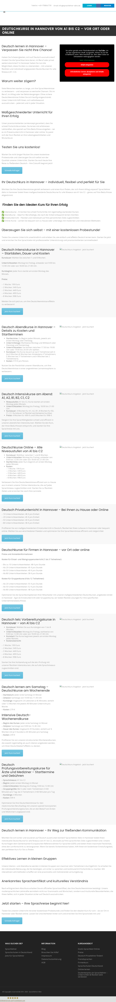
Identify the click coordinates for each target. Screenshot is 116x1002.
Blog (43, 949)
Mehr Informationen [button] (87, 60)
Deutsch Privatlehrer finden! (90, 956)
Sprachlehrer (11, 949)
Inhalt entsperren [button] (87, 65)
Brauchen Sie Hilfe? (50, 952)
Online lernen (84, 969)
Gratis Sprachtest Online (89, 949)
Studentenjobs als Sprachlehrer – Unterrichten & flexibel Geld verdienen (93, 975)
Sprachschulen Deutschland (90, 966)
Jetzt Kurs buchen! (12, 311)
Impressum (46, 956)
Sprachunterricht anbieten (100, 18)
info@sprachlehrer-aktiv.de (69, 6)
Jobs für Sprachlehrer (14, 956)
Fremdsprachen (85, 959)
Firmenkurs (83, 963)
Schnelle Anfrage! (12, 170)
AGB (43, 963)
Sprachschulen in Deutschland (18, 952)
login (89, 6)
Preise (80, 952)
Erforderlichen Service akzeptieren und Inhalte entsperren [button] (87, 73)
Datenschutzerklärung (51, 959)
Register (107, 6)
